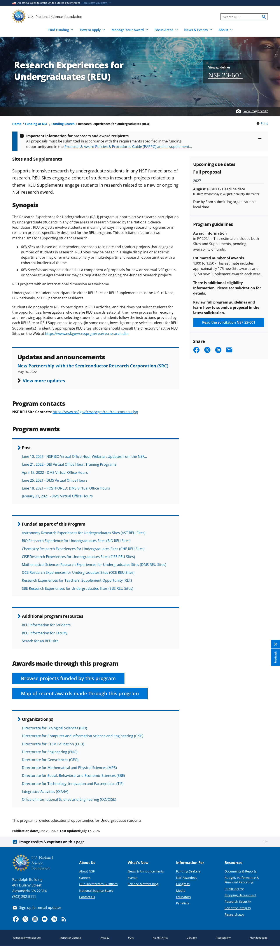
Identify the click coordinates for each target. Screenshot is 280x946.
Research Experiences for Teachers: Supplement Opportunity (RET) (77, 580)
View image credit (255, 111)
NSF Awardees (186, 878)
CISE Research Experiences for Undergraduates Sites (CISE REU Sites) (78, 556)
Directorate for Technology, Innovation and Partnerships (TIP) (73, 783)
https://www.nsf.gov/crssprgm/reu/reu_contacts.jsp (95, 411)
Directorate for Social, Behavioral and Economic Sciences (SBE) (73, 775)
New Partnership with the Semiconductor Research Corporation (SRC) (93, 366)
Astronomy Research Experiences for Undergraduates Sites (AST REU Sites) (83, 532)
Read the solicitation (228, 322)
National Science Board (96, 890)
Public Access (234, 889)
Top (270, 814)
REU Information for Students (46, 625)
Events (132, 878)
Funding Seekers (188, 871)
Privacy (104, 937)
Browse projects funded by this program (68, 678)
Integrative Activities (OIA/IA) (45, 791)
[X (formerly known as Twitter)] (25, 919)
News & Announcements (146, 871)
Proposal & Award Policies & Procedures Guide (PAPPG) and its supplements (128, 146)
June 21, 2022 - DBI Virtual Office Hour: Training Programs (69, 464)
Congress (183, 884)
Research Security (238, 901)
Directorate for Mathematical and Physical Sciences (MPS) (69, 767)
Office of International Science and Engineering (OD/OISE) (69, 799)
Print (264, 123)
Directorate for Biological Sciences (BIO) (54, 728)
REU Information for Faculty (44, 633)
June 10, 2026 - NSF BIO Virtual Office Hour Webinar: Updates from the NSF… (84, 456)
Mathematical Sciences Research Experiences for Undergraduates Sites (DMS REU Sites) (94, 564)
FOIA (131, 937)
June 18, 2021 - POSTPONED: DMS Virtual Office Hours (66, 488)
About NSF (86, 871)
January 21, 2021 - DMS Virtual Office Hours (57, 496)
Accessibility (223, 937)
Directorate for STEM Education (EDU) (53, 744)
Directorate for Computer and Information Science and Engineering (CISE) (82, 736)
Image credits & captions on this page (51, 841)
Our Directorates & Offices (98, 884)
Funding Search (63, 124)
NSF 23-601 (225, 74)
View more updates (44, 380)
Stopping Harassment (240, 895)
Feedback (275, 657)
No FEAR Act (160, 937)
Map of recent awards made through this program (80, 693)
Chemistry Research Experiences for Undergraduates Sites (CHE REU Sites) (83, 548)
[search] (264, 16)
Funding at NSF (36, 124)
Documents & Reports (241, 871)
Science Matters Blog (143, 884)
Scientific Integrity (238, 908)
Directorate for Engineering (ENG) (49, 751)
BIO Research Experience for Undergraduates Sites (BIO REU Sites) (76, 540)
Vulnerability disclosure (26, 937)
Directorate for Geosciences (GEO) (50, 759)
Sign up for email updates (40, 907)
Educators (183, 897)
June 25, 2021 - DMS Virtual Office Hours (55, 480)
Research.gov (234, 914)
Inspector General (71, 937)
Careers (85, 878)
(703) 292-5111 (24, 896)
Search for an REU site (40, 641)
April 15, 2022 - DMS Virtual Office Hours (55, 472)
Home (16, 124)
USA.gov (192, 937)
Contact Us (87, 897)
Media (180, 890)
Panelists (182, 903)
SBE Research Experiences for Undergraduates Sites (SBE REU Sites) (77, 588)
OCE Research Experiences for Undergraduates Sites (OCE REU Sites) (78, 572)
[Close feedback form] (275, 644)
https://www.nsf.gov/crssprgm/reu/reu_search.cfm (87, 333)
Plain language (259, 937)
